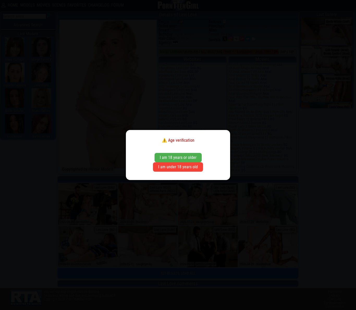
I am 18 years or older (178, 157)
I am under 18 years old (178, 166)
